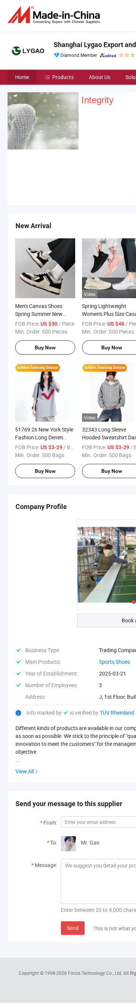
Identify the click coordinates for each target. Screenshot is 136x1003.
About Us (99, 77)
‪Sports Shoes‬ (114, 661)
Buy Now (45, 347)
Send (73, 927)
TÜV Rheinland (117, 712)
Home (22, 77)
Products (63, 77)
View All (24, 771)
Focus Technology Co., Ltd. (96, 973)
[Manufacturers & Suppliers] (55, 15)
